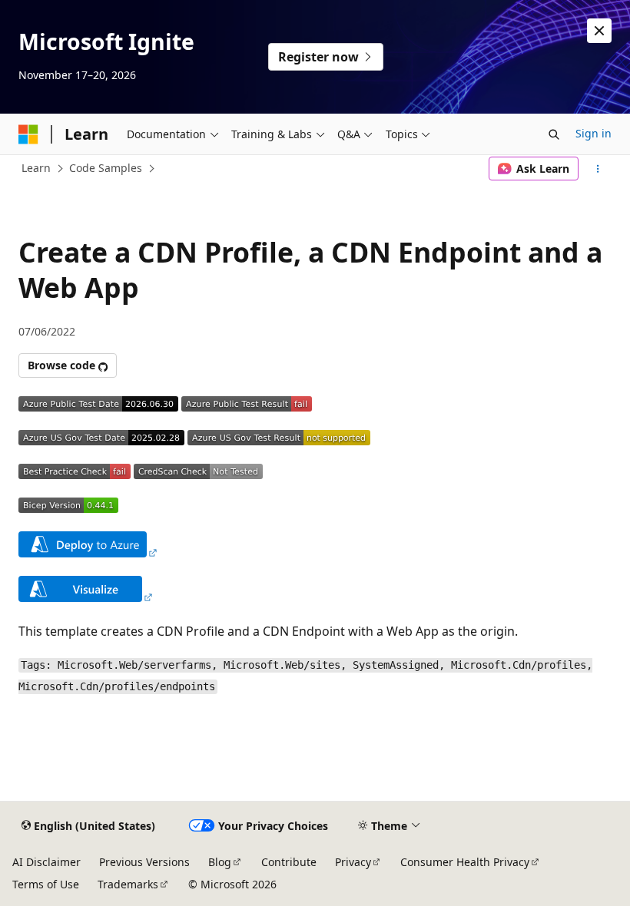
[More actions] (598, 169)
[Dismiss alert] (599, 30)
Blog (219, 862)
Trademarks (128, 884)
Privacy (353, 862)
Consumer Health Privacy (464, 862)
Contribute (289, 862)
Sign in (593, 133)
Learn (36, 167)
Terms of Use (45, 884)
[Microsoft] (28, 134)
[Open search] (554, 134)
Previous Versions (144, 862)
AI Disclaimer (46, 862)
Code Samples (105, 167)
